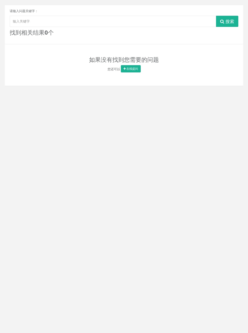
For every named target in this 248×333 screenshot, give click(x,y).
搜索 (229, 21)
